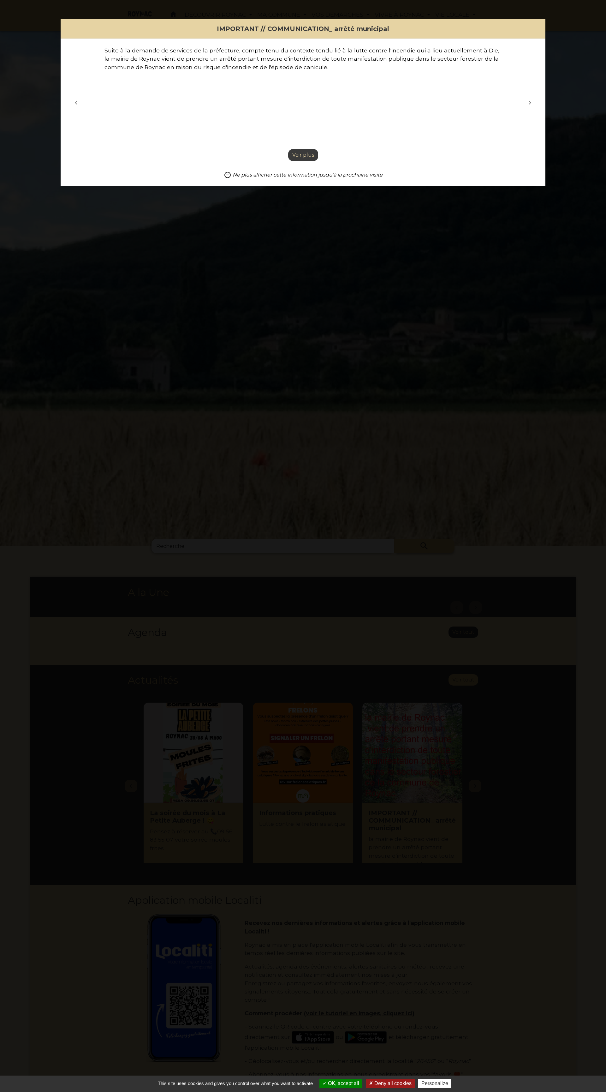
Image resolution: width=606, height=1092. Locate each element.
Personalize (434, 1083)
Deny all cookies (392, 1083)
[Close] (539, 24)
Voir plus (303, 155)
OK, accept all (343, 1083)
